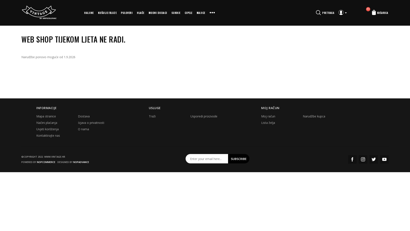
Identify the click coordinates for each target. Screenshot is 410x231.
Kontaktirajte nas (48, 135)
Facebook (352, 159)
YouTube (384, 159)
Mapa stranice (46, 116)
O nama (83, 129)
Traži (152, 116)
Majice (201, 13)
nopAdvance (81, 162)
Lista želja (268, 123)
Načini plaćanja (46, 123)
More (212, 12)
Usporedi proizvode (203, 116)
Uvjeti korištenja (47, 129)
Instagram (363, 159)
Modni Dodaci (158, 13)
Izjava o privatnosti (91, 123)
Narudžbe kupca (314, 116)
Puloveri (127, 13)
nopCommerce (46, 162)
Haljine (89, 13)
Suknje (175, 13)
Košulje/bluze (107, 13)
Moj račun (268, 116)
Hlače (140, 13)
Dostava (84, 116)
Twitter (373, 159)
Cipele (188, 13)
